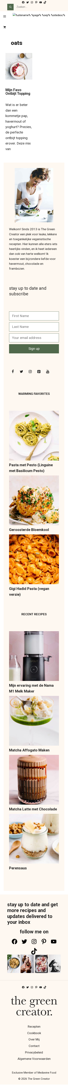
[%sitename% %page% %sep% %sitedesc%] (39, 16)
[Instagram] (30, 371)
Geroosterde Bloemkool (29, 530)
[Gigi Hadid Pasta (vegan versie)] (34, 560)
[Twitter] (21, 371)
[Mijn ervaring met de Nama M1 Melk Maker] (34, 657)
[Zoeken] (10, 7)
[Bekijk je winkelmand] (4, 27)
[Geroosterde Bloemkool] (34, 501)
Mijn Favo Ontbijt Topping (17, 92)
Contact (34, 1046)
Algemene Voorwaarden (34, 1059)
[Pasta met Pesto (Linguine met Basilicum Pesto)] (34, 436)
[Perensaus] (34, 839)
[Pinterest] (38, 371)
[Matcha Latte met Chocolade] (34, 780)
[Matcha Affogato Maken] (34, 721)
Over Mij (34, 1039)
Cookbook (34, 1033)
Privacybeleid (34, 1052)
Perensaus (18, 868)
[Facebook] (12, 371)
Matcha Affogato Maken (29, 750)
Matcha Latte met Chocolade (33, 809)
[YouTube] (47, 371)
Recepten (34, 1026)
